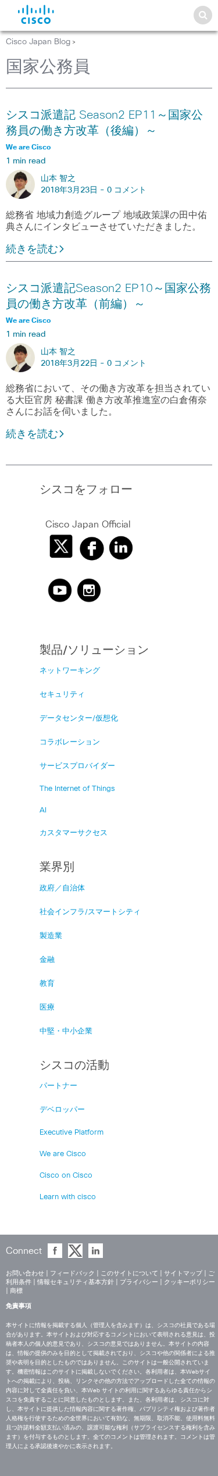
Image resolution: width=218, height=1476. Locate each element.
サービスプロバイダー (77, 766)
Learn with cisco (68, 1197)
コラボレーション (70, 742)
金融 (47, 960)
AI (43, 810)
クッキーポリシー (189, 1282)
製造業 (51, 936)
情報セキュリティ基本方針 (75, 1282)
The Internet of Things (77, 789)
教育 (47, 983)
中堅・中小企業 (66, 1031)
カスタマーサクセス (74, 833)
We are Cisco (63, 1154)
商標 (16, 1291)
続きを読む (32, 249)
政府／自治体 (62, 888)
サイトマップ (183, 1273)
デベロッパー (62, 1110)
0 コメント (126, 190)
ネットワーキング (70, 671)
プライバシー (139, 1282)
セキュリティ (62, 694)
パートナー (58, 1086)
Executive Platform (71, 1132)
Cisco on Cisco (66, 1175)
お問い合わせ (25, 1273)
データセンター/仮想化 (79, 718)
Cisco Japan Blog (38, 42)
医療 (47, 1007)
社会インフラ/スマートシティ (90, 912)
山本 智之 (58, 178)
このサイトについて (129, 1273)
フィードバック (72, 1273)
